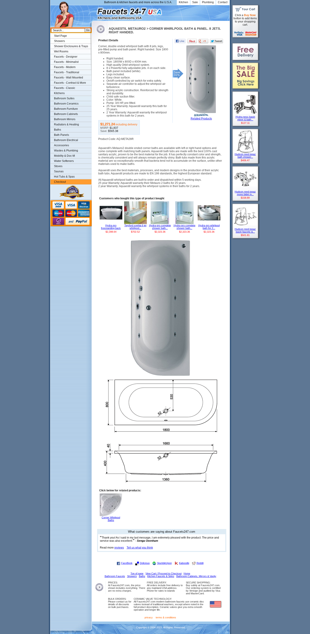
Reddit (200, 563)
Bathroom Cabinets (66, 114)
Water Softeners (64, 161)
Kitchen (183, 2)
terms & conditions (166, 617)
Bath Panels (61, 135)
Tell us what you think (140, 547)
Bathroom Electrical (66, 140)
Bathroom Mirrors (64, 119)
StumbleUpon (164, 563)
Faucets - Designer (65, 56)
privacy (149, 617)
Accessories (61, 145)
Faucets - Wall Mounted (68, 77)
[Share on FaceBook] (180, 41)
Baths (57, 129)
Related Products (201, 118)
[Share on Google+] (203, 41)
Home (187, 573)
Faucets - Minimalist (66, 61)
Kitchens (59, 93)
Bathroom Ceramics (66, 103)
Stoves (58, 166)
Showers (59, 41)
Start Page (60, 35)
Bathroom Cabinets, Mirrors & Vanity (196, 576)
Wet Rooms (61, 51)
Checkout (60, 181)
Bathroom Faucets (115, 576)
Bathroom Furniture (66, 108)
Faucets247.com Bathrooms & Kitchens (93, 12)
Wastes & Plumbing (66, 150)
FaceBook (127, 563)
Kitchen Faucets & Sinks (160, 576)
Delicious (145, 563)
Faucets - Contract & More (70, 82)
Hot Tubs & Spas (64, 176)
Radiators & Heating (66, 124)
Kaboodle (184, 563)
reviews (119, 547)
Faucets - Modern (65, 67)
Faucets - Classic (64, 88)
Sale (195, 2)
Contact (222, 2)
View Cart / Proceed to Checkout (163, 573)
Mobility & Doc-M (64, 155)
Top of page (136, 573)
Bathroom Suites (64, 98)
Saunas (59, 171)
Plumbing (208, 2)
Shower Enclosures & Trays (71, 46)
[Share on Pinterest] (192, 41)
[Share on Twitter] (216, 41)
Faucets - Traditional (66, 72)
